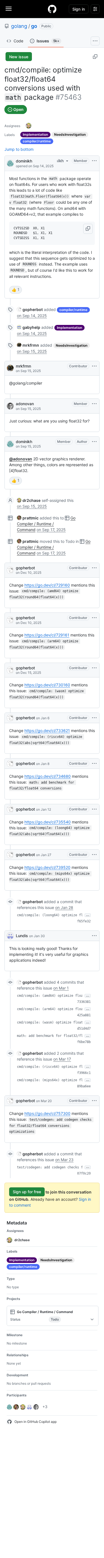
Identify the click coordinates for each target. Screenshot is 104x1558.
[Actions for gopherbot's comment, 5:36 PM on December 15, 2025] (94, 668)
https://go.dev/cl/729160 (47, 585)
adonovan (25, 403)
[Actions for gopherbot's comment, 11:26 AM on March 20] (94, 1101)
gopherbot (25, 567)
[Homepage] (52, 8)
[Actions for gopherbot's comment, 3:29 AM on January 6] (94, 718)
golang (19, 26)
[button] (88, 229)
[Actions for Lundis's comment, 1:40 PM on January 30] (94, 936)
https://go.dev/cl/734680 (47, 776)
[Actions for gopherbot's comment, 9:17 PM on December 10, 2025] (94, 568)
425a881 (84, 1015)
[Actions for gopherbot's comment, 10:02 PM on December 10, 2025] (94, 618)
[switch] (15, 290)
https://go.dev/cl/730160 (47, 684)
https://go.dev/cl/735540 (47, 822)
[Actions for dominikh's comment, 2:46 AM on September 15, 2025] (94, 442)
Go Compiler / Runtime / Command (46, 524)
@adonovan (20, 458)
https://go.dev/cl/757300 (47, 1113)
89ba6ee (84, 1086)
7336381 (84, 1002)
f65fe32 (84, 921)
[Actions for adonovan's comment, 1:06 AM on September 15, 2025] (94, 404)
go (34, 26)
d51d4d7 (84, 1028)
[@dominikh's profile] (10, 163)
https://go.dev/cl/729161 (46, 635)
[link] (30, 309)
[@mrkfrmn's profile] (10, 368)
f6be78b (84, 1042)
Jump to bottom (19, 149)
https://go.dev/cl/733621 (47, 730)
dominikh (24, 161)
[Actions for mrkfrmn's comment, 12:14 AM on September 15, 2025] (94, 366)
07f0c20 (84, 1173)
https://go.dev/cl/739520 (47, 867)
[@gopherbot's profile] (10, 570)
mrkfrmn (23, 366)
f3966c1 (84, 1073)
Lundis (22, 935)
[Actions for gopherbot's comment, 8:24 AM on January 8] (94, 763)
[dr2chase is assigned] (28, 125)
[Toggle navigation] (8, 8)
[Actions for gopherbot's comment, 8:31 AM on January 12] (94, 809)
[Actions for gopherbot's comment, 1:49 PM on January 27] (94, 855)
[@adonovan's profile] (10, 406)
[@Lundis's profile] (10, 935)
